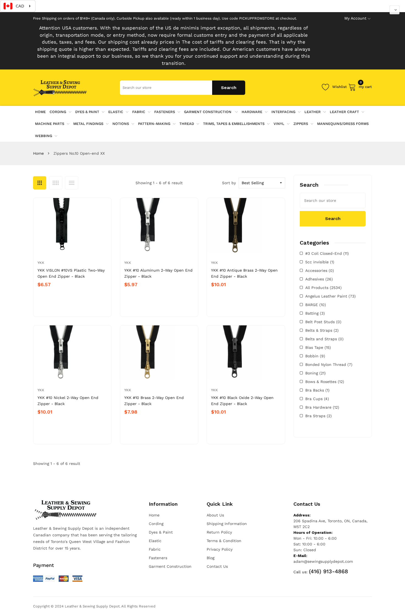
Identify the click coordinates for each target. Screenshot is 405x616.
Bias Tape (318, 347)
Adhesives (319, 279)
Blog (210, 558)
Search (333, 218)
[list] (71, 182)
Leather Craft (344, 112)
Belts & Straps (322, 330)
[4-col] (55, 182)
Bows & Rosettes (324, 381)
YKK (40, 263)
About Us (215, 515)
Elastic (115, 112)
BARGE (315, 304)
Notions (120, 124)
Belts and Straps (324, 339)
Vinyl (279, 124)
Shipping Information (227, 523)
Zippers (300, 124)
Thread (186, 124)
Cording (58, 112)
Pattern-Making (154, 124)
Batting (315, 313)
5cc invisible (319, 262)
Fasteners (164, 112)
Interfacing (283, 112)
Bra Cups (317, 399)
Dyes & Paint (87, 112)
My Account (355, 18)
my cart (365, 86)
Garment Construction (208, 112)
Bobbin (315, 356)
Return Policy (219, 532)
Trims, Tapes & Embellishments (233, 124)
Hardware (252, 112)
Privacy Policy (220, 549)
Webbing (43, 136)
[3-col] (39, 182)
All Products (323, 287)
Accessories (319, 270)
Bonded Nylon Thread (328, 364)
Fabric (138, 112)
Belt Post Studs (323, 322)
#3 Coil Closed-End (327, 253)
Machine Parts (49, 124)
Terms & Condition (224, 541)
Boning (315, 373)
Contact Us (217, 566)
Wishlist (339, 87)
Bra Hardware (322, 407)
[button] (394, 10)
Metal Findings (88, 124)
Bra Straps (318, 416)
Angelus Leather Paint (330, 296)
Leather (312, 112)
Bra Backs (317, 390)
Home (38, 153)
